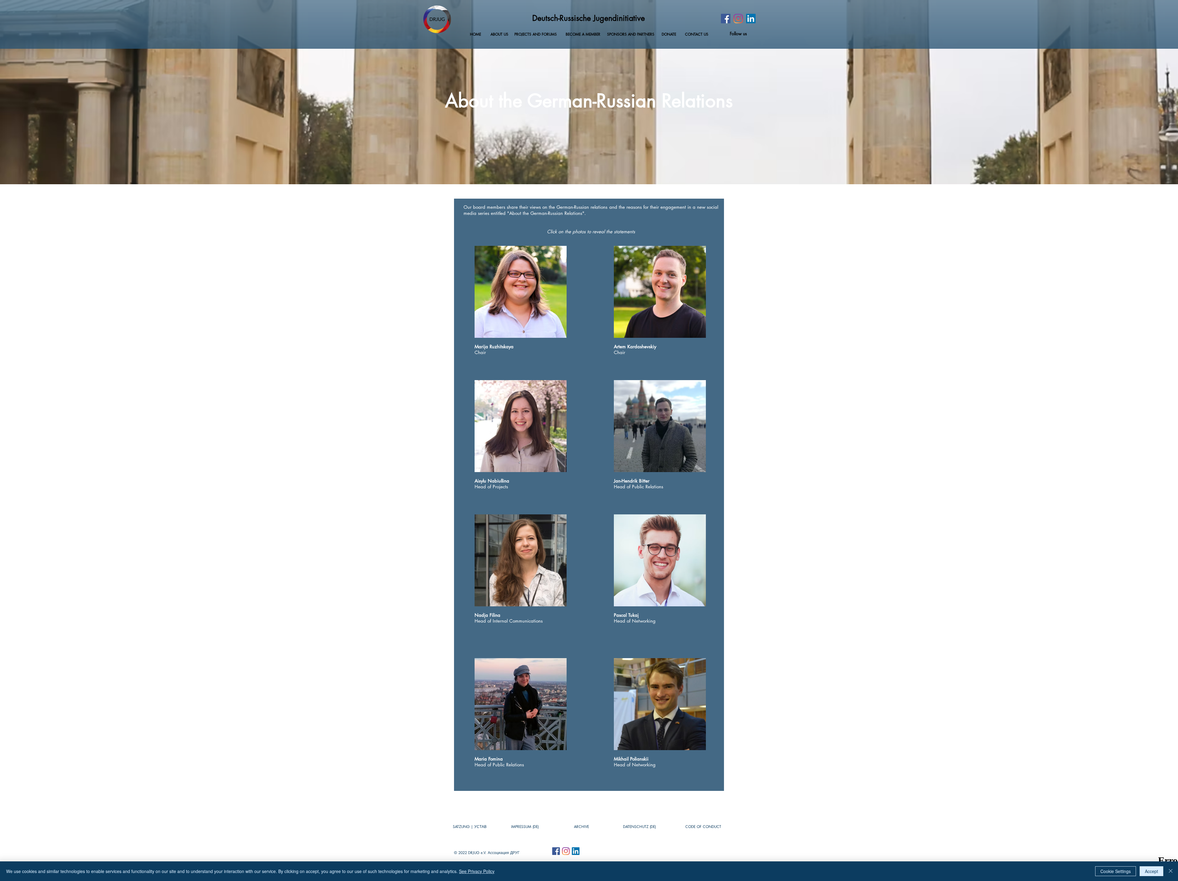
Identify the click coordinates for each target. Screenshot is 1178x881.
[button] (581, 827)
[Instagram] (738, 18)
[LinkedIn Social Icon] (751, 18)
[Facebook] (725, 18)
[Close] (1170, 871)
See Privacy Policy (477, 871)
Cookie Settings (1115, 871)
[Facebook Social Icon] (556, 851)
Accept (1151, 871)
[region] (521, 704)
